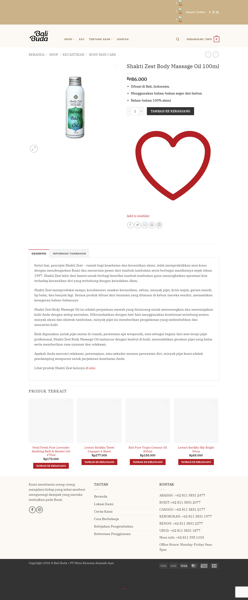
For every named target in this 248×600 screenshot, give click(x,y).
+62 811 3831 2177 (190, 509)
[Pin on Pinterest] (152, 225)
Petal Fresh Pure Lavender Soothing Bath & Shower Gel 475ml (51, 451)
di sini (90, 368)
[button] (196, 12)
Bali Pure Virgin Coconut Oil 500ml (148, 449)
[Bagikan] (27, 577)
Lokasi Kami (103, 504)
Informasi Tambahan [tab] (69, 253)
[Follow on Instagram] (213, 12)
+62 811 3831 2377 (188, 523)
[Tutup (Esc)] (39, 577)
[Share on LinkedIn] (159, 225)
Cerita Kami (103, 511)
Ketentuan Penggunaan (112, 534)
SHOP (68, 39)
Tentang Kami (99, 39)
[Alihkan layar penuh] (15, 577)
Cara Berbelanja (106, 519)
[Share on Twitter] (137, 225)
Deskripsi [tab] (39, 253)
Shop (53, 54)
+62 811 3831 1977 (197, 516)
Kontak (123, 39)
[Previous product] (216, 54)
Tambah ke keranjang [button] (51, 465)
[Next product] (208, 54)
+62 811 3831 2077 (185, 502)
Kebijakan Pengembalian (113, 526)
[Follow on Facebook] (210, 12)
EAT (81, 39)
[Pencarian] (177, 39)
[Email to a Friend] (144, 225)
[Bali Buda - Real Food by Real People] (44, 36)
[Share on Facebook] (130, 225)
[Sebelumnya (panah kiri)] (4, 593)
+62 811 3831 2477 (190, 495)
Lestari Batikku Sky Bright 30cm (196, 449)
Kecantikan (73, 54)
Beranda (36, 54)
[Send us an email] (217, 12)
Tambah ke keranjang (170, 111)
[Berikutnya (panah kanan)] (15, 593)
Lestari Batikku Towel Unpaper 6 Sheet (99, 449)
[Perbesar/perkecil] (4, 577)
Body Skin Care (102, 54)
